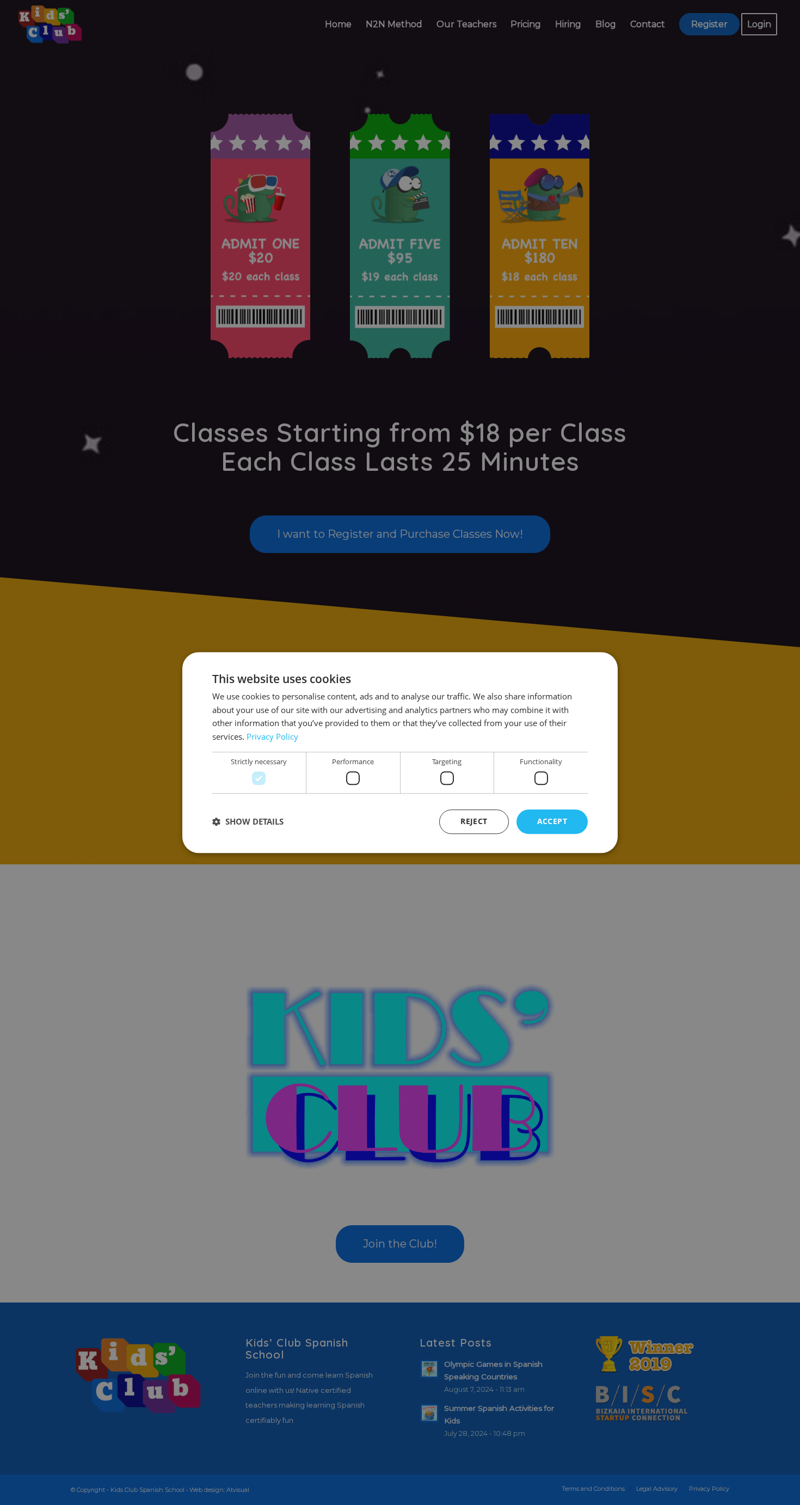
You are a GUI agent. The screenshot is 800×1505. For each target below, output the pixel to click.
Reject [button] (473, 821)
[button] (248, 822)
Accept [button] (552, 821)
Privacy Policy (272, 736)
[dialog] (400, 752)
